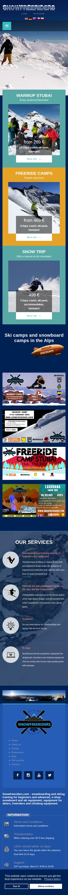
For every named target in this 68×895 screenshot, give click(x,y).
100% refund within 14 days (32, 846)
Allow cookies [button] (46, 886)
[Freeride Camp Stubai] (34, 426)
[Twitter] (50, 775)
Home (15, 740)
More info (32, 159)
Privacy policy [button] (52, 879)
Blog (14, 756)
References (18, 752)
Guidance (27, 618)
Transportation (23, 834)
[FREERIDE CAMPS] (34, 207)
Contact (16, 764)
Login (24, 14)
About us (16, 744)
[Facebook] (17, 775)
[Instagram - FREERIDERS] (34, 693)
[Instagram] (28, 775)
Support (19, 862)
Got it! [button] (16, 886)
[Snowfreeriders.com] (28, 7)
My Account (39, 14)
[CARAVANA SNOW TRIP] (34, 500)
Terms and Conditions (28, 822)
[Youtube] (39, 775)
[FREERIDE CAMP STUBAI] (34, 463)
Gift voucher (18, 760)
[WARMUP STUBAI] (34, 129)
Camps (15, 748)
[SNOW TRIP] (34, 286)
